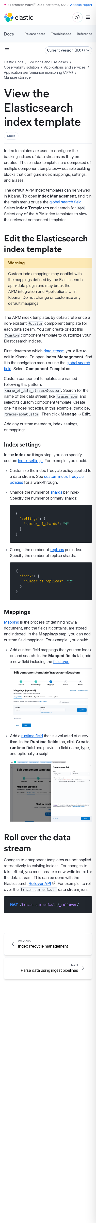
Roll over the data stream (37, 842)
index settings (30, 460)
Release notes (35, 33)
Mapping (11, 622)
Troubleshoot (61, 33)
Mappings (17, 611)
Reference (84, 33)
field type (61, 661)
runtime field (32, 735)
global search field (65, 201)
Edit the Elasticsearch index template (46, 243)
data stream (54, 350)
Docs (9, 34)
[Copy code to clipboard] (84, 513)
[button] (11, 136)
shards (56, 492)
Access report (81, 5)
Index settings (22, 444)
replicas (57, 549)
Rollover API (40, 883)
